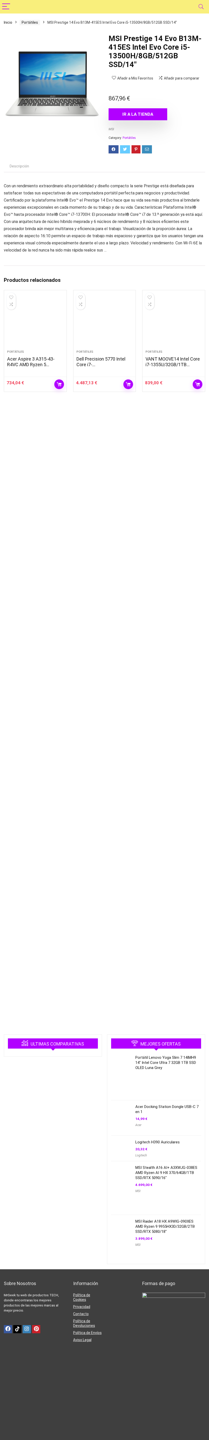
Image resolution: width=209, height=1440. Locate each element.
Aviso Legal (82, 1340)
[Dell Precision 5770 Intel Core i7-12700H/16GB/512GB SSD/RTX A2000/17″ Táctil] (104, 323)
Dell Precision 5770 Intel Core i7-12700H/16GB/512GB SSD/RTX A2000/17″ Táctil (103, 367)
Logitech (141, 1155)
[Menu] (6, 7)
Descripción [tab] (19, 166)
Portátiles (30, 22)
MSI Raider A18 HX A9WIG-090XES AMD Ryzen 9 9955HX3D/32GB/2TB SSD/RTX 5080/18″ (165, 1226)
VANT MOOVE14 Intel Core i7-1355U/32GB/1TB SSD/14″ (173, 364)
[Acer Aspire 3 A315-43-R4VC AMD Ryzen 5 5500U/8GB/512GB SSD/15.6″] (35, 323)
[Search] (201, 7)
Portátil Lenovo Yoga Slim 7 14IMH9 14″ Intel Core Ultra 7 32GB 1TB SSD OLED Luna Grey (165, 1062)
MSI (111, 129)
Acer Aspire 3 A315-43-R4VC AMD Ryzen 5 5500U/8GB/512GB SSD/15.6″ (31, 367)
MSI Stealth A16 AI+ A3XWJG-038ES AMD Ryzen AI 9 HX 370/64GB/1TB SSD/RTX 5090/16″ (166, 1172)
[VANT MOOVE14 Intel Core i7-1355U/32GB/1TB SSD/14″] (174, 323)
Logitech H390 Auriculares (157, 1142)
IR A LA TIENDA (137, 114)
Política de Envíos (87, 1333)
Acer (138, 1125)
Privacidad (81, 1307)
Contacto (81, 1314)
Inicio (8, 22)
